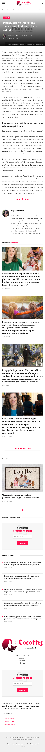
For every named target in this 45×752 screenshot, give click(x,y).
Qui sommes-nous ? (22, 744)
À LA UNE (5, 459)
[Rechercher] (42, 3)
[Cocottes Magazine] (23, 3)
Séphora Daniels (15, 35)
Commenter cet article (22, 448)
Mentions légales (35, 744)
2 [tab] (23, 510)
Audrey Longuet (9, 718)
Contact (23, 747)
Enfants (9, 9)
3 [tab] (25, 510)
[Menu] (3, 3)
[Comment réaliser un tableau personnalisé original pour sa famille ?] (22, 478)
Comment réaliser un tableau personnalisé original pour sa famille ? (21, 496)
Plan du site (10, 744)
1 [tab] (21, 510)
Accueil (4, 9)
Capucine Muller (9, 721)
